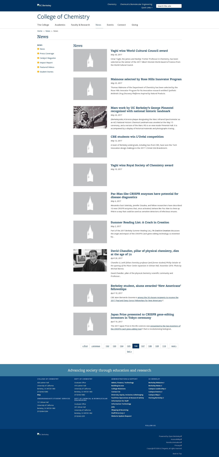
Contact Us (115, 392)
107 (143, 346)
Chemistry (112, 4)
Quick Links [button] (146, 7)
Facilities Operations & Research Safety (127, 398)
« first (86, 346)
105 (129, 346)
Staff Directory (118, 413)
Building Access (117, 386)
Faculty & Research (80, 24)
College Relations (118, 389)
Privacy (178, 445)
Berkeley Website (156, 383)
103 (115, 346)
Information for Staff (119, 401)
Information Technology (121, 404)
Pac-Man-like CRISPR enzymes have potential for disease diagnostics (144, 195)
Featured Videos (47, 67)
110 (165, 346)
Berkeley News (155, 386)
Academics (60, 24)
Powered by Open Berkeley (170, 436)
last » (130, 351)
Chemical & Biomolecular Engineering (136, 4)
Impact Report (46, 62)
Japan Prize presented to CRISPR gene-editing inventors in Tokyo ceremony (142, 316)
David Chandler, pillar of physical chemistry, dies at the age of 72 (145, 252)
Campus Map (154, 395)
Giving (135, 24)
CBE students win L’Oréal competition (137, 136)
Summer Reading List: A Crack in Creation (140, 222)
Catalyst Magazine (48, 58)
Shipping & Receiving (119, 410)
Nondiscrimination (174, 442)
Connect (121, 24)
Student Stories (46, 71)
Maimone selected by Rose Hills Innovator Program (146, 79)
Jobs (113, 407)
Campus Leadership (157, 389)
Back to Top (177, 453)
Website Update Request (121, 416)
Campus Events (155, 392)
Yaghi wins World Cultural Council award (139, 51)
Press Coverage (47, 53)
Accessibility (176, 439)
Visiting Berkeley (156, 398)
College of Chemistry (63, 17)
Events (110, 24)
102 (108, 346)
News (99, 24)
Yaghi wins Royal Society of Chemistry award (142, 165)
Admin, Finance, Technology (122, 383)
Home (39, 31)
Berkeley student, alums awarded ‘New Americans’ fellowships (146, 287)
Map (39, 395)
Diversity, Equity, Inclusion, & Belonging (127, 395)
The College (43, 24)
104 (122, 346)
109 (157, 346)
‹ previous (96, 346)
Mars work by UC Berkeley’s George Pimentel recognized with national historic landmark (142, 109)
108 (150, 346)
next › (174, 346)
